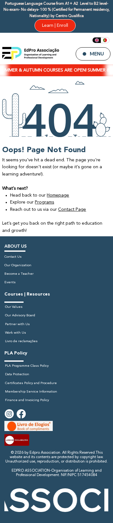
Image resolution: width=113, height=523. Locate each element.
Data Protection (17, 374)
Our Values (14, 307)
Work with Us (15, 333)
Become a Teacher (19, 274)
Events (10, 282)
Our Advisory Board (20, 315)
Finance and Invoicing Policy (27, 400)
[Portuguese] (105, 40)
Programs (44, 202)
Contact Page (72, 209)
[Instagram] (9, 413)
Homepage (58, 195)
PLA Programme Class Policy (27, 366)
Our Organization (17, 265)
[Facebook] (21, 413)
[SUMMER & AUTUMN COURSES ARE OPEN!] (56, 70)
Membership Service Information (31, 392)
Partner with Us (17, 324)
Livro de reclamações (21, 341)
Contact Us (13, 257)
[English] (97, 40)
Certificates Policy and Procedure (31, 383)
